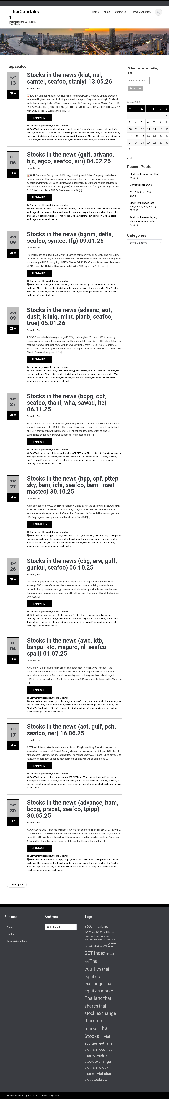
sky (106, 535)
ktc (62, 701)
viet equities (103, 136)
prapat (67, 859)
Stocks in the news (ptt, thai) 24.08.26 (144, 176)
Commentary (35, 125)
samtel (30, 132)
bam (55, 859)
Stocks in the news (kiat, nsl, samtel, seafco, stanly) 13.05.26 (69, 78)
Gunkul (60, 615)
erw (50, 615)
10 (130, 129)
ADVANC (48, 208)
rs (103, 946)
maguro (69, 701)
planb (77, 371)
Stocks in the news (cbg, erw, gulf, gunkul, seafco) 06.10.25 (72, 564)
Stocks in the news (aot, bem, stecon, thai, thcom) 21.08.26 (143, 207)
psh (58, 777)
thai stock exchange (47, 136)
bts (107, 932)
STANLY (60, 132)
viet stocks (32, 139)
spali (101, 701)
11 (136, 129)
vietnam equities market (58, 139)
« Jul (129, 158)
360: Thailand (36, 129)
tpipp (38, 866)
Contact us (120, 12)
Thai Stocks (81, 136)
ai (44, 129)
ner (53, 777)
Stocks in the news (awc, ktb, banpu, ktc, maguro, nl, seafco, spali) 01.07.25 (67, 647)
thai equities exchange (88, 132)
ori (115, 940)
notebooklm (97, 129)
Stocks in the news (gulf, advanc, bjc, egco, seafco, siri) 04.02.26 (70, 158)
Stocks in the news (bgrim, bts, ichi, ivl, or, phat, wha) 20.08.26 (143, 221)
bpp (51, 535)
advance (48, 859)
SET (44, 132)
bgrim (46, 284)
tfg (88, 284)
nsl (105, 129)
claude (70, 129)
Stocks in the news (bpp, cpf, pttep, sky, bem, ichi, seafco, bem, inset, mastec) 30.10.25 (73, 485)
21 (154, 136)
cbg (45, 615)
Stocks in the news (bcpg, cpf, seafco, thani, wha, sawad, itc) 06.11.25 (67, 403)
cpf (51, 453)
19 (142, 136)
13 (148, 129)
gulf (66, 208)
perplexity (112, 129)
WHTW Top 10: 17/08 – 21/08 (141, 194)
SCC (105, 946)
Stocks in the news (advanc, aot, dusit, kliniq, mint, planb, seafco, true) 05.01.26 (70, 317)
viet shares (115, 136)
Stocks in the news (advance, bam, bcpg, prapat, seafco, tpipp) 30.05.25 (72, 809)
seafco (37, 132)
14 (154, 129)
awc (46, 701)
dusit (59, 371)
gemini (77, 129)
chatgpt (62, 129)
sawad (60, 453)
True (46, 377)
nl (74, 701)
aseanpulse (51, 129)
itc (55, 453)
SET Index (51, 132)
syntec (83, 284)
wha (61, 463)
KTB (58, 701)
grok (84, 129)
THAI (87, 962)
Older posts (16, 884)
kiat (88, 129)
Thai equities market (109, 132)
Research (46, 125)
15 (160, 129)
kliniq (65, 371)
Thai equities (71, 132)
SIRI (93, 208)
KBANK (94, 940)
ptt (95, 946)
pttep (78, 535)
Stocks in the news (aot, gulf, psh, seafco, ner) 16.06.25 (71, 730)
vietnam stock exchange (81, 139)
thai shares (32, 136)
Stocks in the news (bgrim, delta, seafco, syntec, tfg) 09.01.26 (70, 237)
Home (95, 12)
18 (136, 136)
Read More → (40, 117)
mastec (71, 535)
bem (46, 535)
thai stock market (66, 136)
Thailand (92, 136)
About (107, 12)
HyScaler (55, 1095)
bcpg (46, 453)
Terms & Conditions (141, 12)
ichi (59, 535)
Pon (39, 88)
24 (130, 142)
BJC (55, 208)
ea (95, 936)
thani (29, 460)
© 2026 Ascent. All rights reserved (23, 1095)
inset (64, 535)
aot (54, 371)
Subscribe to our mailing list (143, 70)
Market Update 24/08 (141, 185)
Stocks (55, 125)
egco (60, 208)
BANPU (52, 701)
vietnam (42, 139)
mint (71, 371)
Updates (64, 125)
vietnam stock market (104, 139)
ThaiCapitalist (24, 14)
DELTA (53, 284)
